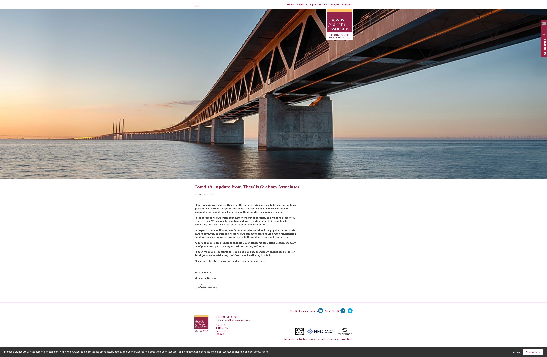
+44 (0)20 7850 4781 (227, 317)
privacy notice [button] (261, 352)
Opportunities (318, 4)
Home (290, 4)
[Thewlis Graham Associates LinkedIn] (320, 310)
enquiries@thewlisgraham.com (234, 320)
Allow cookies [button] (533, 352)
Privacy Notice (288, 339)
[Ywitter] (350, 310)
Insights (334, 4)
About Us (302, 4)
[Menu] (196, 4)
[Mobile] (544, 32)
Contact (346, 4)
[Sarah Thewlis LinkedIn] (342, 310)
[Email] (544, 23)
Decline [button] (516, 352)
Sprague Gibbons (346, 339)
